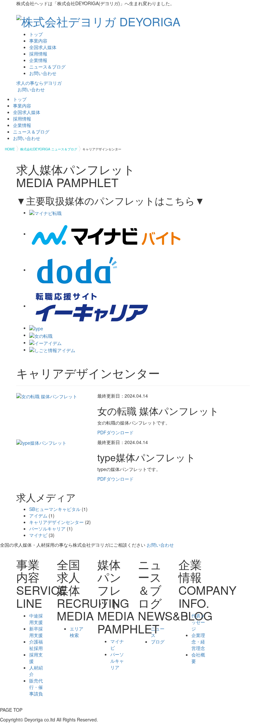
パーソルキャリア (47, 528)
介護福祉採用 (36, 644)
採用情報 (38, 53)
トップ (36, 34)
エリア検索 (76, 631)
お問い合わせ (42, 73)
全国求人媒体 (42, 47)
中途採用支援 (36, 618)
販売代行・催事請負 (36, 687)
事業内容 (38, 40)
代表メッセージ (198, 622)
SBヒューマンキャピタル (54, 509)
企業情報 (38, 60)
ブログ (47, 66)
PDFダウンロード (116, 432)
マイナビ (38, 535)
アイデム (38, 515)
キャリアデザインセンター (56, 522)
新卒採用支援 (36, 631)
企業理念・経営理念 (198, 641)
